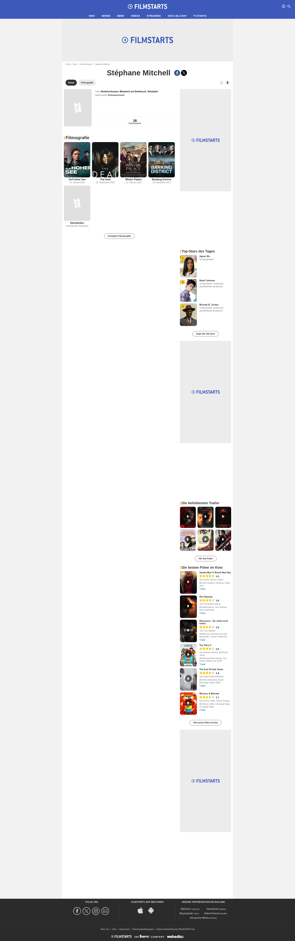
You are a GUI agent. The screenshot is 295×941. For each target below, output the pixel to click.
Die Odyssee (206, 596)
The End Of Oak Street (211, 669)
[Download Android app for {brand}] (153, 910)
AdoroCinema (211, 913)
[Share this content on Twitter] (184, 73)
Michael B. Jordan (209, 304)
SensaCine (212, 908)
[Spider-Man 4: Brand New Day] (188, 582)
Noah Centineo (207, 280)
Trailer (202, 589)
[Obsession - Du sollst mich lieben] (188, 631)
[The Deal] (105, 159)
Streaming (154, 15)
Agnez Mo (204, 256)
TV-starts (199, 15)
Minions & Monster (209, 693)
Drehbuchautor (86, 64)
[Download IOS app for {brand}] (142, 910)
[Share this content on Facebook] (177, 73)
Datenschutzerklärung (167, 929)
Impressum (124, 929)
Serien (106, 15)
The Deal (105, 179)
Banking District (161, 179)
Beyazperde (186, 913)
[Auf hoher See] (77, 159)
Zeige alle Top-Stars (205, 334)
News (120, 15)
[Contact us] (105, 911)
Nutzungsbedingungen (143, 929)
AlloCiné (185, 908)
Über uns (105, 929)
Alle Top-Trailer (205, 558)
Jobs (114, 929)
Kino (92, 15)
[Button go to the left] (222, 83)
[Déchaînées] (77, 203)
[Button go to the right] (227, 83)
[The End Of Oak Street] (188, 679)
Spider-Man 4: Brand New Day (215, 572)
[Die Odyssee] (188, 606)
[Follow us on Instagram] (96, 911)
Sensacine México (200, 917)
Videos (135, 15)
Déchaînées (77, 222)
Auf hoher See (77, 179)
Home (68, 64)
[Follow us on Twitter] (87, 911)
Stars (75, 64)
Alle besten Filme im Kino (205, 722)
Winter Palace (133, 179)
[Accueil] (147, 6)
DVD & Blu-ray (177, 15)
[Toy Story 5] (188, 655)
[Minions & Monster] (188, 703)
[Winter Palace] (133, 159)
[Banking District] (161, 159)
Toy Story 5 (205, 645)
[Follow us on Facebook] (77, 911)
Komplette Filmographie (119, 236)
